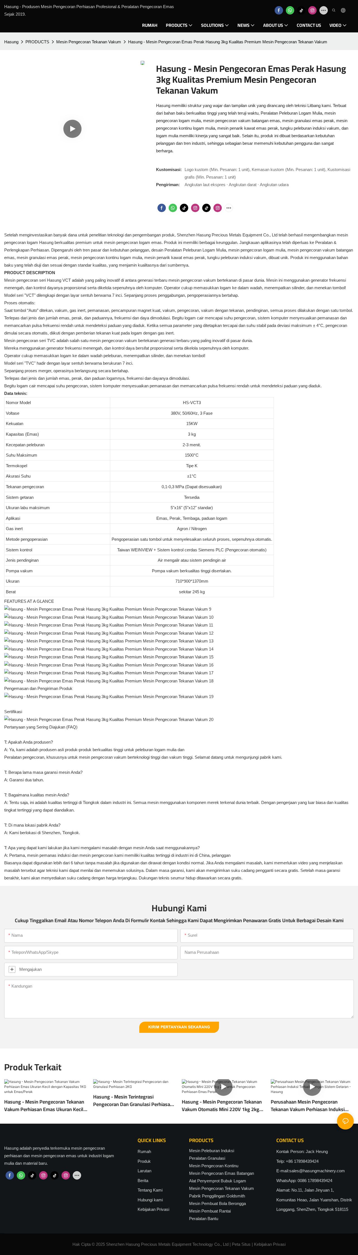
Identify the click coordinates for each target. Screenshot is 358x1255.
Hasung (11, 41)
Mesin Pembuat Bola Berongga (217, 1203)
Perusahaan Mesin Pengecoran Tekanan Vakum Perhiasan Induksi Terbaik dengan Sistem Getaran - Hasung (308, 1105)
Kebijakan (263, 1244)
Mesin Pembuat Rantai (210, 1211)
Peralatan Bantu (203, 1218)
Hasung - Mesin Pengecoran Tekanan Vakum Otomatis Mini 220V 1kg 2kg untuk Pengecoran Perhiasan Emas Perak (222, 1105)
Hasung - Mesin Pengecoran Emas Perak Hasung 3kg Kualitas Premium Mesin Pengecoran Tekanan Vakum (227, 41)
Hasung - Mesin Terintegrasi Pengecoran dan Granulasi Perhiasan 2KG (133, 1100)
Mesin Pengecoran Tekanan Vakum (88, 41)
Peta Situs (241, 1244)
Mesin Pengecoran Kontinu (213, 1165)
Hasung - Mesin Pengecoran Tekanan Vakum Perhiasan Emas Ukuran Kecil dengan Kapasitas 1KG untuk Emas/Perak (44, 1105)
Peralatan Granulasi (207, 1158)
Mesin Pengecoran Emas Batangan (221, 1173)
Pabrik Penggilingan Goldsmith (217, 1196)
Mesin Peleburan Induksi (211, 1150)
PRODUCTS (37, 41)
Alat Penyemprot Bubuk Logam (217, 1180)
